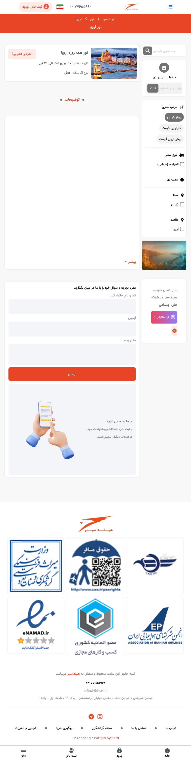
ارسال (72, 374)
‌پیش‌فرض (174, 117)
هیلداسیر (108, 19)
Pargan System (106, 738)
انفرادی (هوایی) (168, 164)
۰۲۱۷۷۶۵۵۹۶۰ (80, 6)
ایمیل (132, 318)
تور (92, 19)
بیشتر (132, 262)
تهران (175, 204)
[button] (60, 6)
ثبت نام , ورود (32, 6)
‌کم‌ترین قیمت (171, 128)
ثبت (153, 88)
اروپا (79, 19)
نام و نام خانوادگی (123, 295)
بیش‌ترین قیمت (170, 139)
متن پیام (130, 340)
